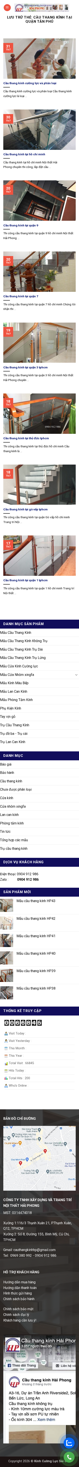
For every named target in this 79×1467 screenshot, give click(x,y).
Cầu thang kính (11, 781)
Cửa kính (6, 798)
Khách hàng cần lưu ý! (19, 1320)
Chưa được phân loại (16, 789)
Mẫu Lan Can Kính (13, 691)
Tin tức (5, 831)
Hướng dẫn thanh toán (20, 1288)
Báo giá (5, 764)
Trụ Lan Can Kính (12, 742)
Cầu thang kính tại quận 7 (20, 296)
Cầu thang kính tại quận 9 (20, 225)
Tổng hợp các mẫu (14, 840)
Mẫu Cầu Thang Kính (15, 633)
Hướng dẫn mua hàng (19, 1282)
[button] (7, 7)
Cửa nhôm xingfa (13, 806)
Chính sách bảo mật (18, 1309)
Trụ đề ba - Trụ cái (13, 734)
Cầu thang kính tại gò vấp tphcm (25, 509)
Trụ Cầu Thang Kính (14, 725)
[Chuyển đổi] (76, 674)
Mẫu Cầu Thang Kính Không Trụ (23, 641)
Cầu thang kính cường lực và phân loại (29, 83)
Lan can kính (9, 815)
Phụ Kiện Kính (10, 708)
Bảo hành (7, 773)
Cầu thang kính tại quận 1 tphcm (25, 580)
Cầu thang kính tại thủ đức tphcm (26, 438)
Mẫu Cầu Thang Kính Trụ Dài (21, 649)
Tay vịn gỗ (7, 717)
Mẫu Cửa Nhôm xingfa (17, 675)
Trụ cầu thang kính (13, 848)
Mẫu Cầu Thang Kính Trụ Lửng (23, 658)
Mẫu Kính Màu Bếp (14, 683)
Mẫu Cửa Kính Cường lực (19, 666)
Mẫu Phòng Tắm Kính (16, 700)
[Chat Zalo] (69, 1443)
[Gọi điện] (69, 1457)
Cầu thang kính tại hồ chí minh (24, 154)
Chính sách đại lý (16, 1315)
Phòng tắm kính (12, 823)
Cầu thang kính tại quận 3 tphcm (25, 367)
